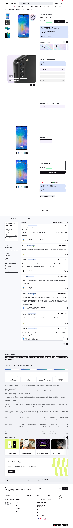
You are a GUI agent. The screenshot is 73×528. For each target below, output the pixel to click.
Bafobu (52, 178)
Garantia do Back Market (41, 502)
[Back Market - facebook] (10, 504)
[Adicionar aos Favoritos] (67, 21)
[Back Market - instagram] (5, 504)
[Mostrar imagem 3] (24, 153)
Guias (17, 511)
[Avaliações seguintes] (67, 344)
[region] (54, 47)
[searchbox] (37, 3)
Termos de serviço (40, 497)
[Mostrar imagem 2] (22, 153)
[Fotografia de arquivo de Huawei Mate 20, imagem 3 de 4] (7, 35)
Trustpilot (50, 497)
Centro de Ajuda (18, 509)
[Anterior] (16, 153)
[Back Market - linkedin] (8, 504)
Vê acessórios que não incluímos (46, 198)
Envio (16, 505)
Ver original (31, 284)
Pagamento (18, 503)
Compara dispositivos (19, 513)
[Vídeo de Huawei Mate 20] (7, 22)
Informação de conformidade (61, 178)
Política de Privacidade (41, 504)
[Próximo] (27, 153)
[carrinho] (67, 3)
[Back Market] (11, 3)
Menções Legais (40, 511)
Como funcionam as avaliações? (12, 239)
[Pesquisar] (20, 3)
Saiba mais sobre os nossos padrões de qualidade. (27, 414)
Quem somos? (7, 497)
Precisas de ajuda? (58, 3)
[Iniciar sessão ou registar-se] (64, 3)
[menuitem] (20, 6)
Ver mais (24, 236)
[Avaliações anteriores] (64, 344)
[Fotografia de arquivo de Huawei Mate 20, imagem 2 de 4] (7, 29)
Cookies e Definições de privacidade (41, 506)
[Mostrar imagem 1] (19, 153)
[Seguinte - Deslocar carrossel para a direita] (67, 42)
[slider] (5, 250)
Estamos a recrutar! (8, 502)
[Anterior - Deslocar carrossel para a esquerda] (64, 42)
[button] (32, 17)
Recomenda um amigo (30, 497)
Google (16, 467)
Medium (49, 499)
